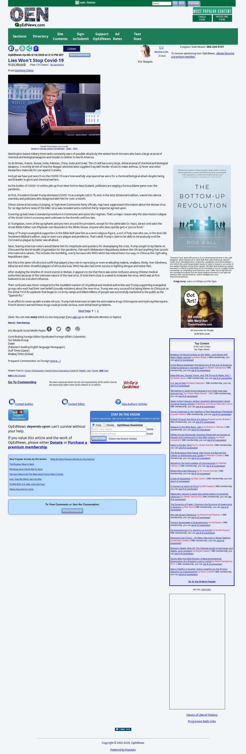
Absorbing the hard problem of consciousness (192, 463)
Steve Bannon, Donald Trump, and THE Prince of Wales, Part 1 (200, 375)
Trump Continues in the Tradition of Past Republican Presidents (201, 411)
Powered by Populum (123, 749)
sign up (76, 317)
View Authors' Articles (134, 404)
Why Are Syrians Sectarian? (183, 514)
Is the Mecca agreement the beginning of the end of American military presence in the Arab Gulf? (201, 366)
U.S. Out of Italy (178, 383)
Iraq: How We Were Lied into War (25, 479)
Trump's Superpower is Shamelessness (189, 522)
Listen (71, 49)
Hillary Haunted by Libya (21, 489)
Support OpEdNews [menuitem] (100, 36)
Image (34, 148)
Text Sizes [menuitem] (137, 36)
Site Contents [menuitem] (60, 36)
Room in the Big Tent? (181, 445)
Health (82, 370)
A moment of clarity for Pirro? (184, 486)
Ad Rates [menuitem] (117, 36)
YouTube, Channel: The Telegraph (52, 148)
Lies (89, 370)
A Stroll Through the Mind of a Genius (189, 419)
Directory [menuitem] (40, 36)
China (27, 370)
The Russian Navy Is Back (21, 464)
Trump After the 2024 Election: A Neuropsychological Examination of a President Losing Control (196, 560)
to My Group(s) (17, 375)
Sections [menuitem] (19, 36)
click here (206, 589)
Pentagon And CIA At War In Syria (25, 469)
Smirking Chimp (24, 70)
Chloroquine (38, 370)
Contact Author (24, 404)
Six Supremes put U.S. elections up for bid (191, 530)
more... (55, 361)
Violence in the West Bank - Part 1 (186, 427)
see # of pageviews (184, 360)
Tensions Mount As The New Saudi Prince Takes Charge (36, 474)
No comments (57, 64)
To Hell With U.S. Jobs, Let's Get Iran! (27, 484)
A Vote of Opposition (180, 478)
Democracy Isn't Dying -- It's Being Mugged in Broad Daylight (200, 537)
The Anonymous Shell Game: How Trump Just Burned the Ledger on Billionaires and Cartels (198, 454)
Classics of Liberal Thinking (201, 715)
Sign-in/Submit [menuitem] (80, 36)
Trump (95, 370)
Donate (56, 442)
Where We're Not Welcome (183, 470)
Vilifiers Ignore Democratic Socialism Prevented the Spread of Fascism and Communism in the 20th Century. (200, 436)
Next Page (84, 311)
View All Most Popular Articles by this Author (72, 459)
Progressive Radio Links (202, 721)
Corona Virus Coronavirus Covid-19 (61, 370)
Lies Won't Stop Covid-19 (36, 60)
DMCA (75, 148)
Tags (103, 370)
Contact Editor (76, 404)
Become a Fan (161, 51)
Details (68, 148)
